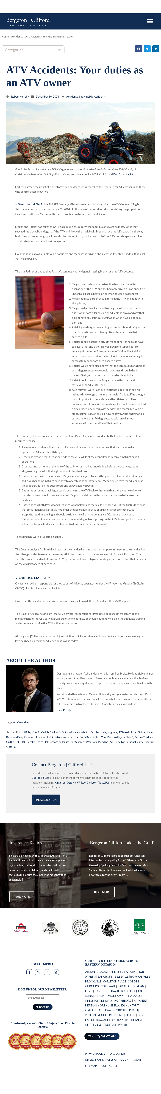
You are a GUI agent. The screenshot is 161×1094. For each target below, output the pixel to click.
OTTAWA (105, 1010)
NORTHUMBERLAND (111, 1005)
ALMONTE (91, 971)
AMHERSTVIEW (118, 971)
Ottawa (71, 782)
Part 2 (129, 174)
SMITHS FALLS (133, 1019)
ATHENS (90, 976)
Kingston (60, 782)
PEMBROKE (120, 1010)
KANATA (90, 995)
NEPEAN (90, 1005)
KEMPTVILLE (107, 995)
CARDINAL (124, 986)
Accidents (17, 36)
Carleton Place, (96, 782)
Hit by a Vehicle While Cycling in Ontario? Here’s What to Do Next (62, 732)
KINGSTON (92, 1000)
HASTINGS (101, 991)
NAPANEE (139, 1000)
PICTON (130, 1015)
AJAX (103, 971)
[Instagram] (56, 972)
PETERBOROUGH (96, 1015)
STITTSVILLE (93, 1024)
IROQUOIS (136, 991)
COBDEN (133, 981)
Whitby (81, 782)
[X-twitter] (38, 972)
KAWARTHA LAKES (128, 995)
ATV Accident (21, 722)
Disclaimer (117, 1053)
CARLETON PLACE (114, 981)
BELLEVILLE (121, 976)
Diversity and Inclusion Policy (106, 1059)
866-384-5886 (40, 777)
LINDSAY (106, 1000)
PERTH (133, 1010)
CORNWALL (108, 986)
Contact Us (109, 1065)
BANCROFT (105, 976)
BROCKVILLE (93, 981)
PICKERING (116, 1015)
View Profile (64, 710)
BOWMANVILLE (140, 976)
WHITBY (123, 1024)
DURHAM (138, 986)
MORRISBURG (123, 1000)
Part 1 (117, 174)
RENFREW (116, 1019)
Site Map (91, 1065)
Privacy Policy (95, 1053)
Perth (108, 782)
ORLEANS (91, 1010)
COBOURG (92, 986)
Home (5, 36)
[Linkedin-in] (47, 972)
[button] (150, 21)
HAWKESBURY (119, 991)
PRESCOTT (101, 1019)
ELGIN (89, 991)
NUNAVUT (132, 1005)
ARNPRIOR (137, 971)
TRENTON (109, 1024)
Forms (137, 1059)
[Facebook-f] (29, 972)
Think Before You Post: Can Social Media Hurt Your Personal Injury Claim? (90, 737)
